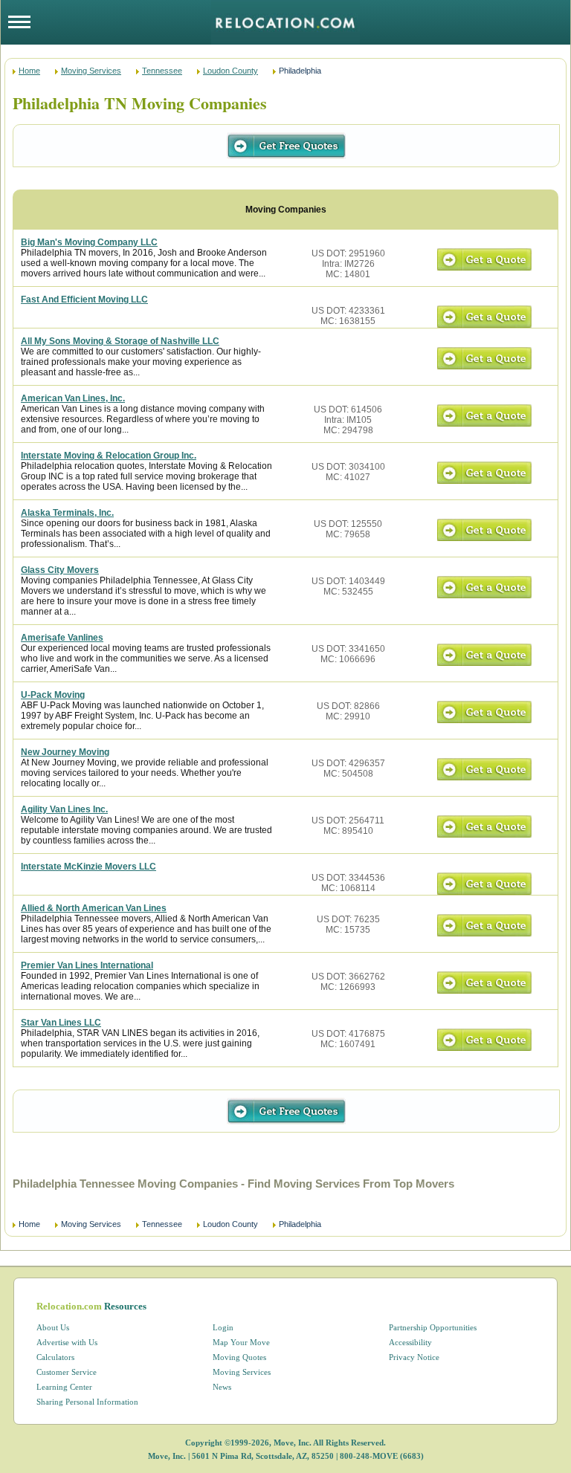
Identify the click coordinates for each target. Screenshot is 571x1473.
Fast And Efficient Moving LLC (84, 299)
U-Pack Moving (53, 695)
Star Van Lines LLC (61, 1022)
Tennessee (162, 70)
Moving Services (91, 70)
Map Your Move (241, 1342)
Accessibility (410, 1342)
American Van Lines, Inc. (73, 398)
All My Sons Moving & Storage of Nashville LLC (120, 341)
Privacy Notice (414, 1357)
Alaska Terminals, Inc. (67, 513)
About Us (52, 1327)
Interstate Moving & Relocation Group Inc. (108, 455)
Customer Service (66, 1371)
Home (29, 70)
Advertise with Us (66, 1342)
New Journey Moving (65, 752)
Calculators (55, 1357)
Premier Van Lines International (87, 965)
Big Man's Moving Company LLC (89, 242)
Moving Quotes (239, 1357)
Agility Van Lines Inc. (64, 809)
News (222, 1386)
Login (223, 1327)
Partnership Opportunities (433, 1327)
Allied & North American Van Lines (94, 908)
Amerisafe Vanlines (62, 637)
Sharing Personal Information (87, 1401)
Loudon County (230, 70)
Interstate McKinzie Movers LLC (88, 866)
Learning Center (64, 1386)
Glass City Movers (60, 570)
